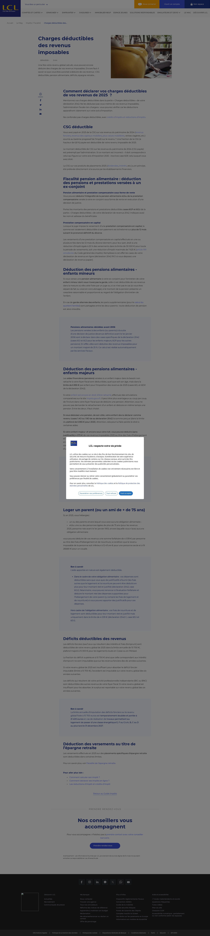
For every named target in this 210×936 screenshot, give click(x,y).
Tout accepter (125, 493)
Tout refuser (111, 493)
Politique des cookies (105, 483)
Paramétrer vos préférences (91, 493)
